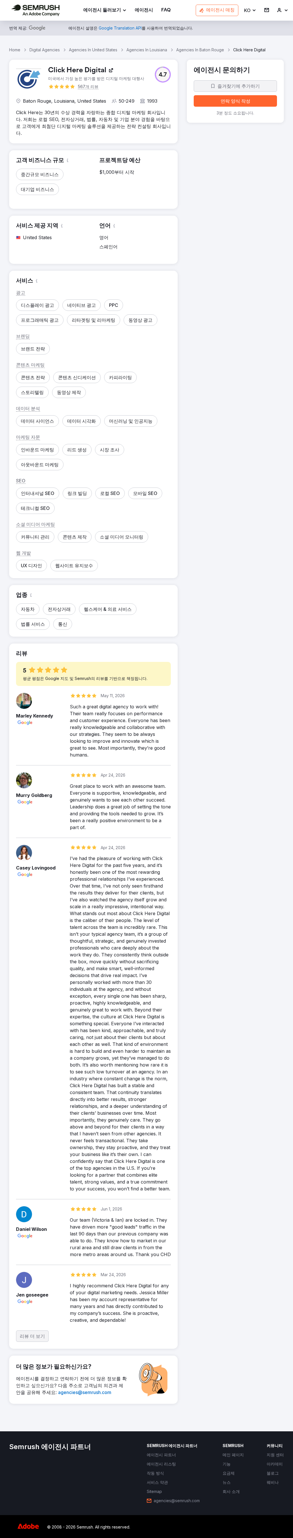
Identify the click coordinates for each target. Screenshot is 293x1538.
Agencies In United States (93, 49)
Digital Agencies (44, 49)
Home (14, 49)
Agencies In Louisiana (146, 49)
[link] (144, 10)
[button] (250, 10)
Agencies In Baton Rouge (200, 49)
